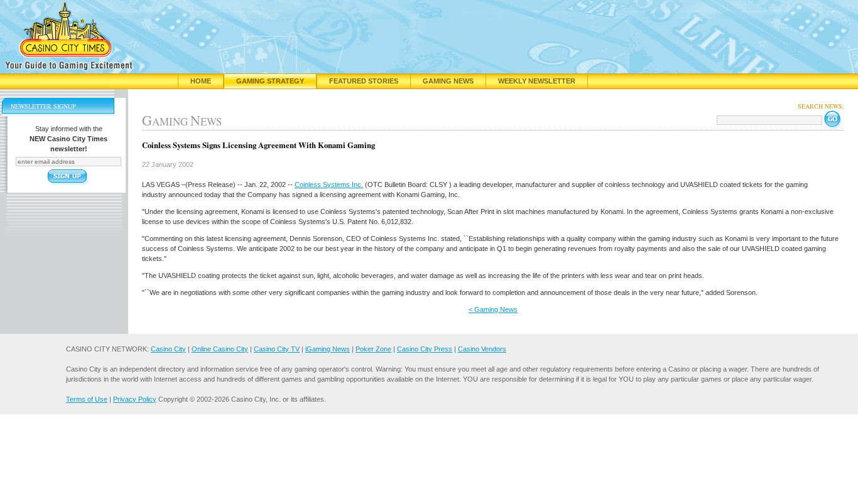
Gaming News (448, 81)
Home (200, 81)
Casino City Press (424, 349)
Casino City (168, 349)
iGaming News (327, 349)
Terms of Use (86, 399)
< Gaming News (493, 309)
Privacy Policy (134, 399)
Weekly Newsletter (536, 81)
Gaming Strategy (270, 81)
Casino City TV (277, 349)
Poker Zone (373, 349)
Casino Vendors (482, 349)
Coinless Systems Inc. (329, 184)
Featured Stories (363, 81)
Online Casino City (220, 349)
